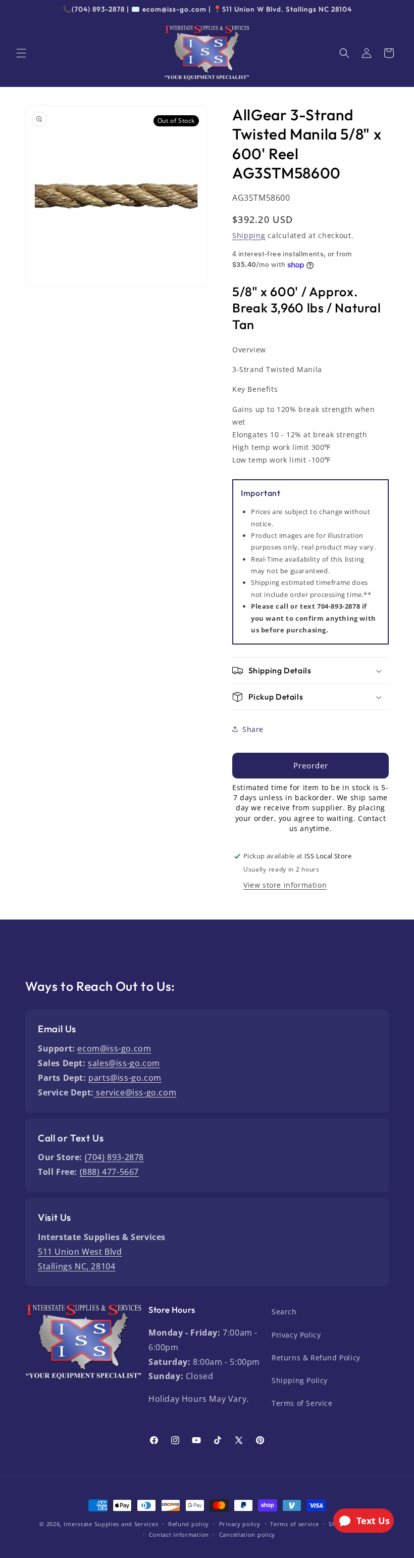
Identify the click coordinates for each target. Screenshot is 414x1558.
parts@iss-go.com (125, 1077)
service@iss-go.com (135, 1092)
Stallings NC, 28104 (76, 1266)
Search (284, 1311)
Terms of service (294, 1524)
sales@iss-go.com (124, 1063)
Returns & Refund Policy (316, 1357)
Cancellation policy (247, 1534)
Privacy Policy (296, 1335)
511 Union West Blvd (80, 1251)
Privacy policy (240, 1524)
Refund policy (188, 1524)
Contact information (179, 1534)
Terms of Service (302, 1403)
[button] (21, 53)
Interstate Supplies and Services (111, 1524)
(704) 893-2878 (114, 1157)
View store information (285, 885)
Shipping (249, 235)
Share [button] (253, 729)
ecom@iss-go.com (114, 1048)
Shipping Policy (300, 1380)
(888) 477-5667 (109, 1171)
